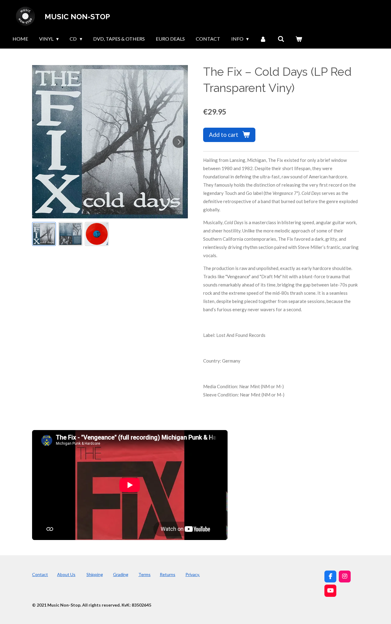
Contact (40, 574)
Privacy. (192, 574)
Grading (120, 574)
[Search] (281, 38)
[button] (44, 234)
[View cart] (298, 38)
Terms (144, 574)
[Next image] (179, 142)
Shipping (94, 574)
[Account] (263, 38)
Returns (167, 574)
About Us (66, 574)
